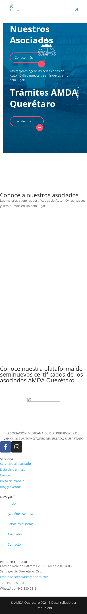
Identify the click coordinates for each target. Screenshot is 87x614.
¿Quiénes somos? (20, 513)
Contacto (14, 544)
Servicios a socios (20, 524)
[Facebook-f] (5, 447)
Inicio (12, 503)
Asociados (15, 534)
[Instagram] (16, 447)
